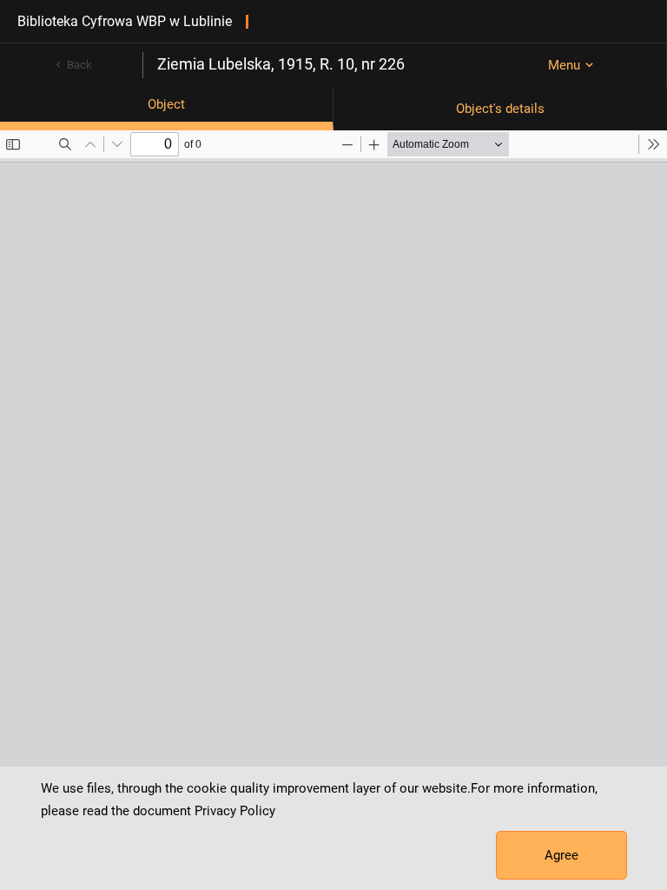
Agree (561, 855)
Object (166, 104)
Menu (564, 65)
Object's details (500, 108)
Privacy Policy (235, 811)
